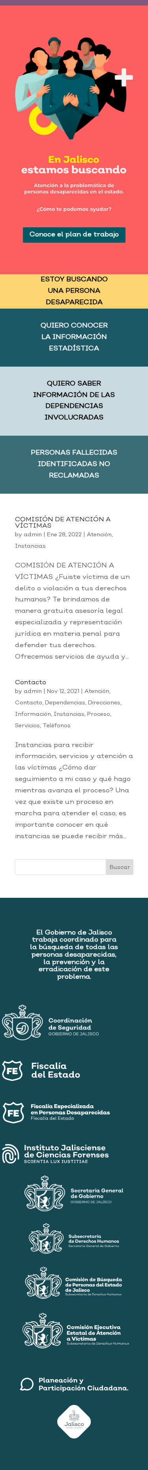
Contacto (30, 683)
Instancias (30, 546)
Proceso (98, 714)
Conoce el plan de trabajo (74, 234)
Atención (99, 534)
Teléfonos (57, 725)
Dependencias (65, 703)
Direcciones (104, 703)
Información (33, 714)
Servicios (27, 725)
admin (33, 534)
